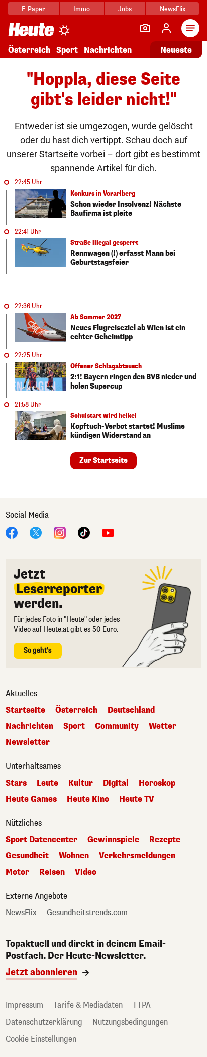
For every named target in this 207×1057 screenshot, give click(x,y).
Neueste (176, 50)
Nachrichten (29, 726)
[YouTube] (108, 532)
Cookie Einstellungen (41, 1039)
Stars (16, 783)
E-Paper (33, 9)
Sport (67, 50)
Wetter (162, 726)
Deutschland (131, 710)
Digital (116, 783)
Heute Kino (88, 799)
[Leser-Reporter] (145, 28)
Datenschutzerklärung (44, 1022)
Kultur (80, 783)
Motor (17, 872)
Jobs (125, 9)
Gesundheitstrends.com (87, 913)
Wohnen (74, 856)
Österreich (29, 50)
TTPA (142, 1005)
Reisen (52, 872)
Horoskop (157, 783)
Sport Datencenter (41, 840)
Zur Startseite (103, 460)
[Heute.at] (31, 29)
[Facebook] (12, 532)
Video (85, 872)
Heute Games (31, 799)
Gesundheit (27, 856)
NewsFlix (172, 9)
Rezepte (164, 840)
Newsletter (28, 742)
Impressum (24, 1005)
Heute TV (136, 799)
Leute (47, 783)
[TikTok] (84, 532)
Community (117, 726)
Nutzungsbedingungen (130, 1022)
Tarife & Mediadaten (88, 1005)
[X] (36, 532)
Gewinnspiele (113, 840)
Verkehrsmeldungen (137, 856)
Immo (81, 9)
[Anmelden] (166, 28)
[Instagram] (60, 532)
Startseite (25, 710)
